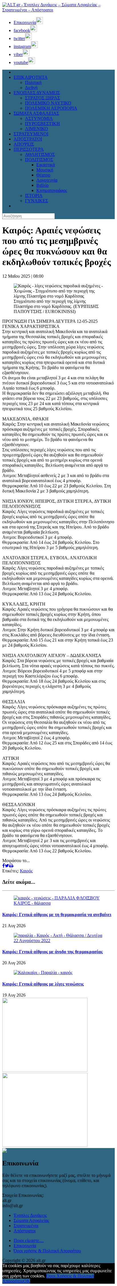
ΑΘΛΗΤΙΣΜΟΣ (40, 154)
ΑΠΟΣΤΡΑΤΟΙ (28, 139)
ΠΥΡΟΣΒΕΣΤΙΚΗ (42, 123)
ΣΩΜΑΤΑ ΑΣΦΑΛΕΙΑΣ (36, 113)
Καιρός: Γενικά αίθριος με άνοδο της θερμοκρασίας (52, 951)
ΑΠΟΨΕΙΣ (24, 144)
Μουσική (44, 169)
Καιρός (26, 870)
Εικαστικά (45, 164)
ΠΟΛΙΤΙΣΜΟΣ (39, 159)
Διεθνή (31, 87)
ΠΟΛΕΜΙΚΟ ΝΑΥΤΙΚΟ (48, 103)
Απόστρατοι (24, 1230)
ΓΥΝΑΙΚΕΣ (36, 200)
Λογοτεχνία (46, 180)
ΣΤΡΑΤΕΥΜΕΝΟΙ (31, 133)
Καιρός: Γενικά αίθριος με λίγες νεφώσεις (43, 983)
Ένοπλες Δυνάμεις (30, 1215)
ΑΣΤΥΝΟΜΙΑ (39, 118)
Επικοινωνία (25, 1245)
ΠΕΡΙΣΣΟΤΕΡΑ (29, 149)
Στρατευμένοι (26, 1225)
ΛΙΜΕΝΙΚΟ (36, 128)
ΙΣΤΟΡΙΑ (34, 195)
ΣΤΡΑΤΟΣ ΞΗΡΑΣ (42, 97)
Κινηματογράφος (51, 190)
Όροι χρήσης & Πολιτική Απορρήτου (47, 1250)
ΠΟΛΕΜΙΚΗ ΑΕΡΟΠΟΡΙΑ (51, 108)
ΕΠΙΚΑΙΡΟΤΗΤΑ (31, 77)
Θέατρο (43, 175)
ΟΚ (26, 1281)
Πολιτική (33, 82)
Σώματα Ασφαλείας (31, 1220)
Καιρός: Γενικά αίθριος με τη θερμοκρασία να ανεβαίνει (56, 914)
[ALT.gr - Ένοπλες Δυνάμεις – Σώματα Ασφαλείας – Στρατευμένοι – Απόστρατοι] (58, 9)
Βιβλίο (42, 185)
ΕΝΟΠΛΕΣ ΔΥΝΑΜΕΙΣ (37, 92)
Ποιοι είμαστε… (29, 1240)
